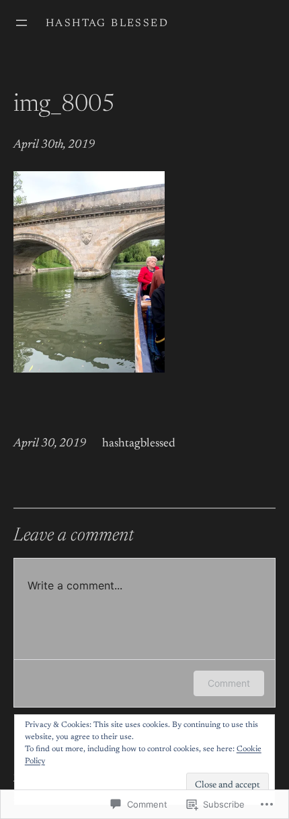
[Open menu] (21, 23)
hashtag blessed (107, 23)
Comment (229, 683)
